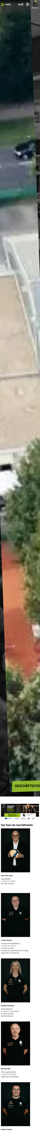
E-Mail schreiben (8, 883)
